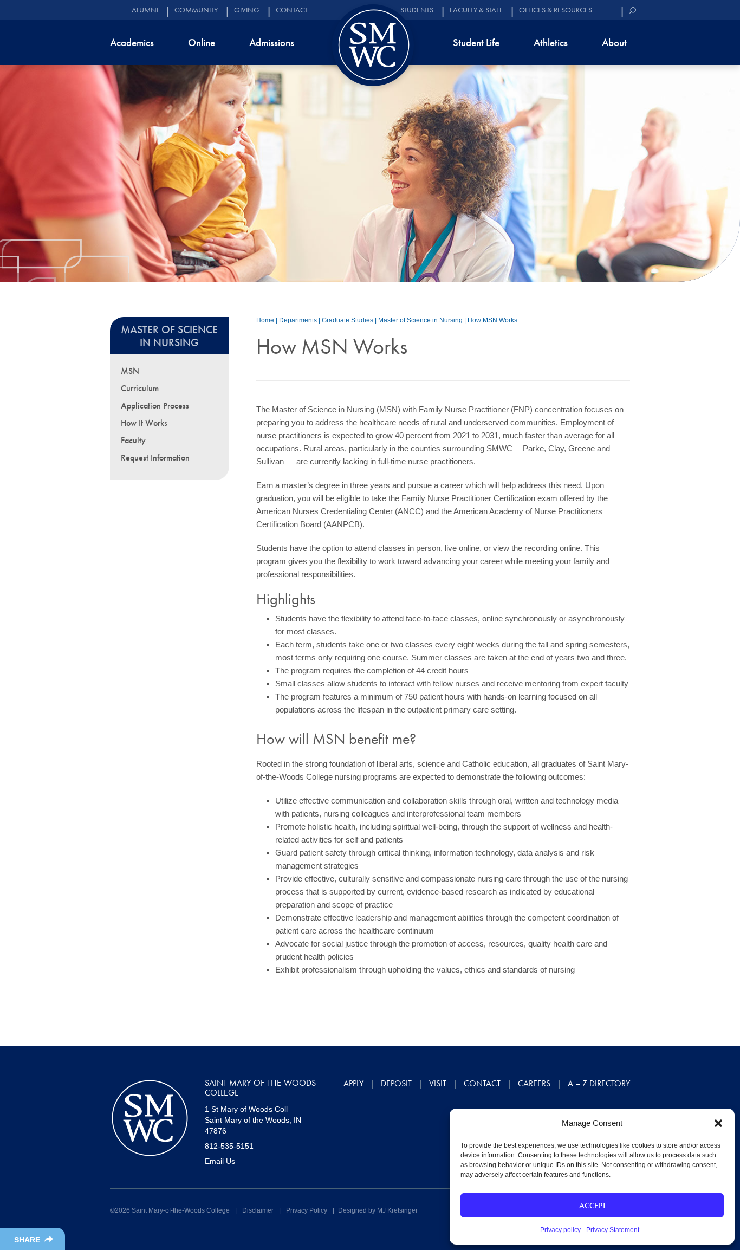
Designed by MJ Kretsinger (378, 1210)
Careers (534, 1083)
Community (196, 10)
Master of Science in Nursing (420, 320)
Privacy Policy (306, 1210)
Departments (298, 320)
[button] (718, 1123)
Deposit (396, 1083)
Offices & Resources (555, 10)
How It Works (144, 423)
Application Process (155, 405)
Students (416, 10)
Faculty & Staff (476, 10)
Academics (132, 42)
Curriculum (140, 388)
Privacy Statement (612, 1230)
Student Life (476, 42)
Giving (246, 10)
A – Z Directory (599, 1083)
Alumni (145, 10)
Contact (292, 10)
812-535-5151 (229, 1146)
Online (201, 42)
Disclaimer (258, 1210)
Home (265, 320)
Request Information (155, 457)
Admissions (271, 42)
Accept (592, 1205)
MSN (130, 371)
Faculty (133, 440)
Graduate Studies (347, 320)
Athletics (551, 42)
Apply (353, 1083)
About (614, 42)
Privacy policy (560, 1230)
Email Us (220, 1161)
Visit (437, 1083)
